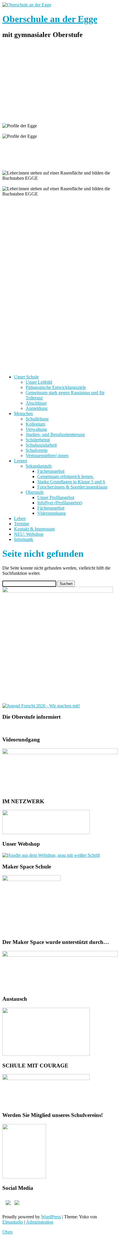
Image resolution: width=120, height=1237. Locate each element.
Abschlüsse (36, 403)
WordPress (51, 1216)
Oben (7, 1231)
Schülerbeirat (38, 439)
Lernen (20, 460)
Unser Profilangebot (55, 497)
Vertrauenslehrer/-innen (47, 455)
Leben (20, 518)
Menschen (23, 413)
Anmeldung (36, 408)
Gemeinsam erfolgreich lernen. (65, 476)
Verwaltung (36, 429)
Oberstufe (35, 492)
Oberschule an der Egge (49, 19)
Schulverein (36, 450)
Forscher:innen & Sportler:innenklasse (72, 486)
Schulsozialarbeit (41, 445)
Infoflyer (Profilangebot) (59, 502)
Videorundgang (51, 513)
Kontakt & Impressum (34, 528)
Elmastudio (12, 1222)
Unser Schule (26, 376)
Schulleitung (37, 418)
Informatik (23, 539)
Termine (21, 523)
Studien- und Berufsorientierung (55, 434)
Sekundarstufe (39, 466)
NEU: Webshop (28, 534)
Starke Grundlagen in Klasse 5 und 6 (71, 481)
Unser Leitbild (39, 382)
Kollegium (35, 424)
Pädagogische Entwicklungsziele (56, 387)
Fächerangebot (50, 471)
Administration (39, 1222)
